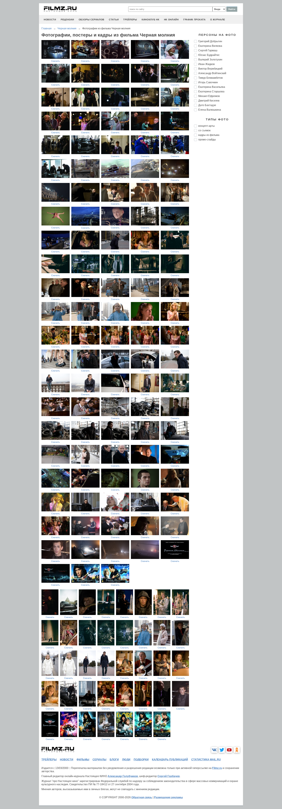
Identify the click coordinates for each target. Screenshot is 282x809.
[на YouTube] (229, 750)
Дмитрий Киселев (208, 100)
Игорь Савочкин (208, 82)
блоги (114, 759)
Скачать (55, 61)
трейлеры (130, 19)
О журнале (217, 19)
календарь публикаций (170, 759)
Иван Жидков (206, 64)
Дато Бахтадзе (207, 105)
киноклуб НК (150, 19)
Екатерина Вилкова (210, 45)
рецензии (67, 19)
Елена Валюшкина (209, 109)
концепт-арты (206, 125)
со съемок (204, 130)
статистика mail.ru (206, 759)
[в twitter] (222, 750)
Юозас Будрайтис (209, 55)
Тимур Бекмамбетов (210, 77)
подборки (141, 759)
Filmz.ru (217, 768)
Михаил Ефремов (209, 96)
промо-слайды (207, 139)
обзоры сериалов (91, 19)
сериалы (99, 759)
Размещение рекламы (168, 797)
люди (126, 759)
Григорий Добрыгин (210, 41)
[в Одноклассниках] (237, 750)
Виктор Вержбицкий (210, 68)
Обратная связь (141, 797)
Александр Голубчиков (123, 776)
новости (50, 19)
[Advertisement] (218, 198)
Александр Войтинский (212, 73)
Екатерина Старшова (211, 91)
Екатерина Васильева (211, 87)
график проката (194, 19)
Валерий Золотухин (210, 59)
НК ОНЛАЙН (171, 19)
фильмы (83, 759)
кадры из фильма (208, 135)
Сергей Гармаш (207, 50)
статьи (114, 19)
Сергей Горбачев (168, 776)
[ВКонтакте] (214, 750)
